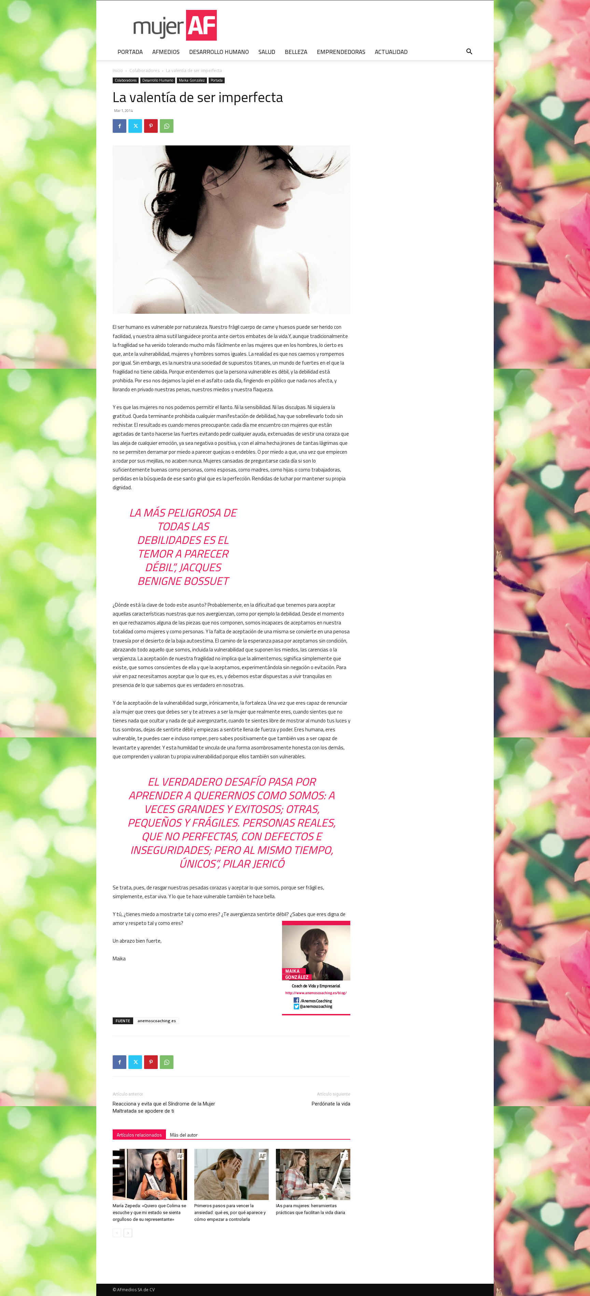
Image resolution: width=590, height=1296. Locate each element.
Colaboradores (144, 70)
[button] (469, 52)
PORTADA (130, 51)
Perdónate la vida (331, 1104)
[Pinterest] (151, 126)
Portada (217, 80)
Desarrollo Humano (157, 80)
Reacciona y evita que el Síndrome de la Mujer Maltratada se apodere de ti (164, 1107)
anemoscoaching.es (157, 1020)
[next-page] (128, 1233)
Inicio (118, 70)
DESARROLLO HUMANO (219, 51)
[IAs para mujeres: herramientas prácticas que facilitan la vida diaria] (313, 1174)
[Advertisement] (422, 202)
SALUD (266, 51)
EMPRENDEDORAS (341, 51)
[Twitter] (135, 126)
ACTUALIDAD (391, 51)
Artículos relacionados (139, 1134)
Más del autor (184, 1134)
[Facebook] (119, 126)
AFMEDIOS (166, 51)
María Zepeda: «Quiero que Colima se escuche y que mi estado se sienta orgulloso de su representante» (149, 1212)
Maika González (192, 80)
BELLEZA (296, 51)
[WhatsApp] (166, 126)
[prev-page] (117, 1233)
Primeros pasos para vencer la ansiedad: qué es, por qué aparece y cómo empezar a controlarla (230, 1212)
